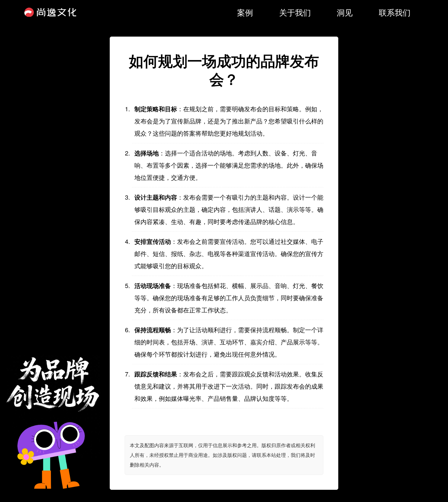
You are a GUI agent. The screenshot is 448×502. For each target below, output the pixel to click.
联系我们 (395, 12)
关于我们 (295, 12)
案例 (245, 12)
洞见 (345, 12)
